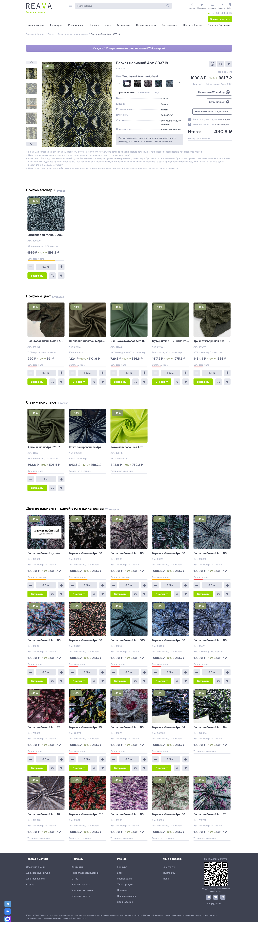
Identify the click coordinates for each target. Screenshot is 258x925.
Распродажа (124, 878)
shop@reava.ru (215, 903)
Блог (119, 872)
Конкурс (122, 866)
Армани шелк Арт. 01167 (43, 447)
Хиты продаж (125, 884)
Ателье (30, 884)
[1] (31, 73)
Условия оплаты (81, 896)
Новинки (122, 890)
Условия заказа (81, 884)
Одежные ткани (35, 866)
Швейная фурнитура (38, 872)
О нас (75, 878)
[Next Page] (31, 144)
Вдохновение (125, 901)
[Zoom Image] (77, 104)
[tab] (125, 92)
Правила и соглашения (85, 872)
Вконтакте (169, 866)
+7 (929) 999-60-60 (222, 13)
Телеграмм (169, 872)
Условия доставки (82, 890)
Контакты (77, 866)
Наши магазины (126, 896)
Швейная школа (35, 878)
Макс (166, 878)
